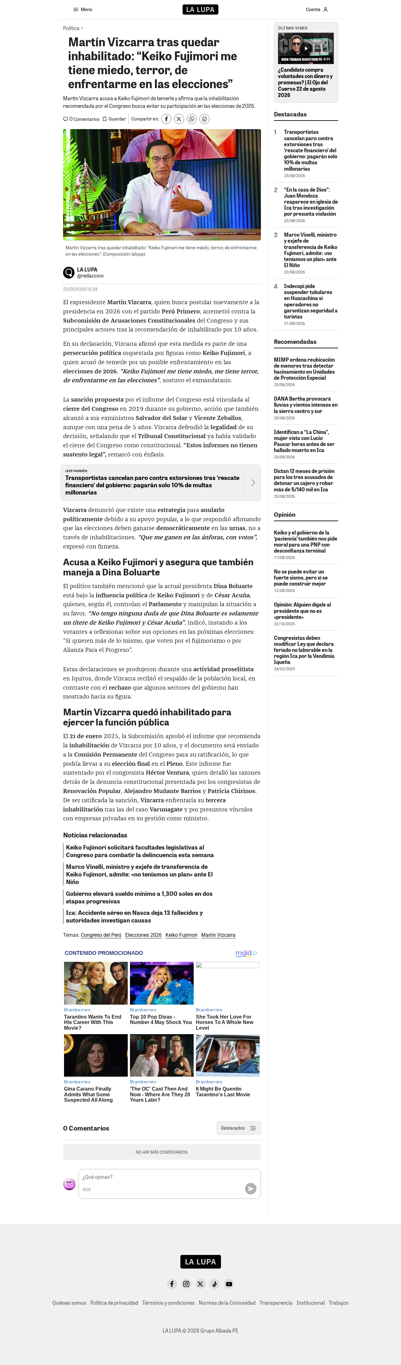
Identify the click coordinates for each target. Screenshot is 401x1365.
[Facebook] (172, 1284)
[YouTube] (229, 1284)
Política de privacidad (114, 1302)
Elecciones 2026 (143, 935)
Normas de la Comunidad (227, 1302)
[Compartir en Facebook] (166, 119)
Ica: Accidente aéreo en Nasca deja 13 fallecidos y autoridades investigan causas (134, 916)
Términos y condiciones (168, 1302)
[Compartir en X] (179, 119)
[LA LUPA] (200, 9)
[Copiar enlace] (204, 119)
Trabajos (339, 1302)
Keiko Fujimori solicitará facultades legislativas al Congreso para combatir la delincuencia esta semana (140, 851)
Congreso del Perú (101, 935)
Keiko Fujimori (181, 935)
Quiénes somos (69, 1302)
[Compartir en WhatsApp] (192, 119)
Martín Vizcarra (218, 935)
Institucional (311, 1302)
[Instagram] (186, 1284)
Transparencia (276, 1302)
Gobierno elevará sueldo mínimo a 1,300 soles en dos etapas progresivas (139, 897)
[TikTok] (215, 1284)
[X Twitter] (201, 1284)
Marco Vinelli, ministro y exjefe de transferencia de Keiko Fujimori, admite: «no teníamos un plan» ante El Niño (139, 874)
